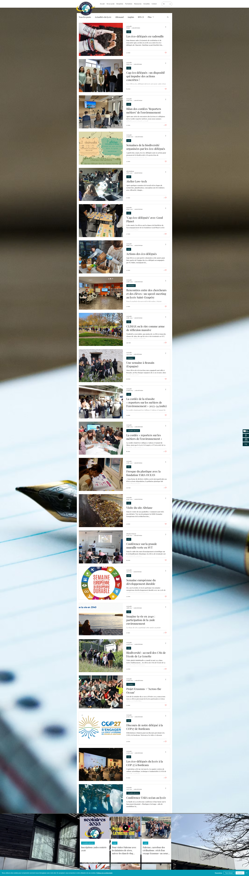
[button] (168, 17)
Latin (114, 843)
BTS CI (141, 17)
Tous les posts (85, 17)
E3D (129, 32)
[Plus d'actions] (166, 27)
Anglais (131, 17)
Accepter (240, 873)
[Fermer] (246, 872)
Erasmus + (131, 358)
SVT (129, 177)
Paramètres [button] (218, 873)
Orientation (131, 286)
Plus (150, 17)
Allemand (119, 17)
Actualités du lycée (103, 17)
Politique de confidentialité (104, 873)
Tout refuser (229, 873)
